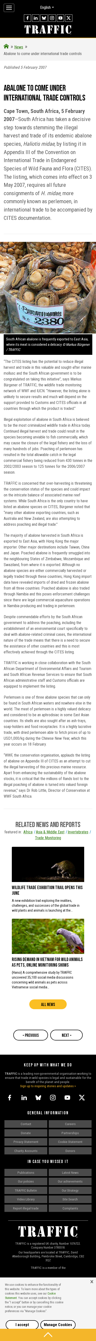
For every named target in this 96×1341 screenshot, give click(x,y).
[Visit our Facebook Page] (27, 18)
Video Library (26, 1199)
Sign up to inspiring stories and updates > (48, 1086)
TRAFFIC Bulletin (26, 1190)
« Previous (31, 1035)
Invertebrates (78, 832)
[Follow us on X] (68, 18)
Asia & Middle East (50, 832)
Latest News (70, 1172)
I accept (22, 1324)
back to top (48, 1335)
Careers (70, 1124)
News (18, 47)
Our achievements (70, 1181)
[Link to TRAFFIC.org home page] (48, 30)
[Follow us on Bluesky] (44, 18)
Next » (66, 1035)
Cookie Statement (70, 1142)
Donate (26, 1133)
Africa (27, 832)
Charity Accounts (25, 1151)
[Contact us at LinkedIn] (35, 18)
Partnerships (70, 1133)
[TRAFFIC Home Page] (6, 47)
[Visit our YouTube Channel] (60, 18)
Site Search (70, 1199)
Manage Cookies (58, 1324)
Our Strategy (70, 1190)
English (45, 7)
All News (48, 1004)
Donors (70, 1151)
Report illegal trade (26, 1208)
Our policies (26, 1181)
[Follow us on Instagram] (52, 18)
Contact (26, 1124)
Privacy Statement (26, 1142)
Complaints (70, 1208)
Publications (25, 1172)
